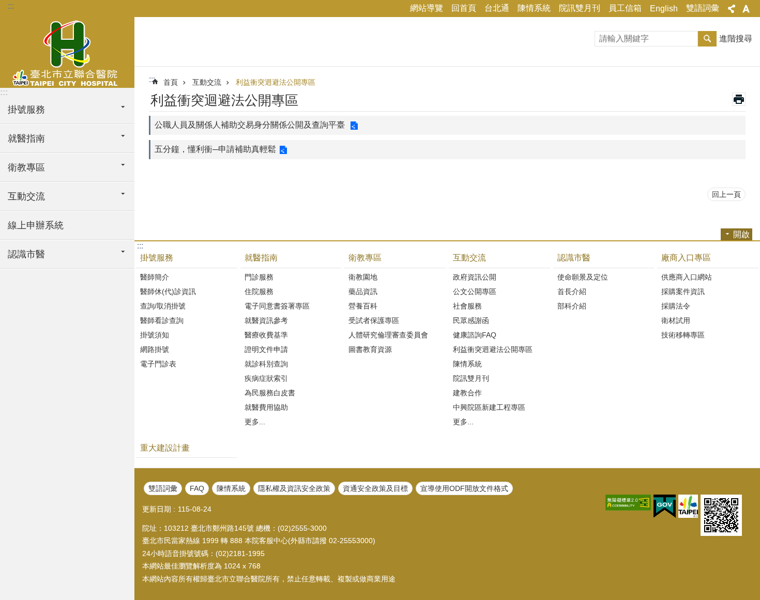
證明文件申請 (266, 349)
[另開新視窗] (628, 503)
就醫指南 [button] (26, 138)
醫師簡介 (154, 277)
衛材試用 (675, 320)
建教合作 (467, 393)
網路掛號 (154, 349)
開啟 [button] (741, 234)
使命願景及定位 (582, 277)
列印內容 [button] (739, 99)
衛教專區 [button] (26, 167)
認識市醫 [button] (26, 254)
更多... (255, 422)
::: (11, 6)
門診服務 (259, 277)
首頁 (170, 82)
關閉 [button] (731, 9)
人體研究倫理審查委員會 (388, 335)
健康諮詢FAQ (474, 335)
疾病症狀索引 (266, 378)
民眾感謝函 (471, 320)
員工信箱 (625, 8)
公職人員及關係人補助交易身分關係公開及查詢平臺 (251, 124)
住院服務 (259, 291)
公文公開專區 (474, 291)
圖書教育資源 (370, 349)
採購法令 (675, 306)
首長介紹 (571, 291)
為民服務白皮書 (270, 393)
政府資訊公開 (474, 277)
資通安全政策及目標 (375, 488)
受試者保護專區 (373, 320)
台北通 (496, 8)
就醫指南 (261, 257)
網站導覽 (426, 8)
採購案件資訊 (683, 291)
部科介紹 (571, 306)
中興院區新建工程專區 (489, 407)
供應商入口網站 (686, 277)
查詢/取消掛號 (163, 306)
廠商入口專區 (686, 257)
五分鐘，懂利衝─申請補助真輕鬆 (215, 149)
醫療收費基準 (266, 335)
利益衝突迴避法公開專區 (275, 82)
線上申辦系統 (36, 225)
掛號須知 (154, 335)
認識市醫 (573, 257)
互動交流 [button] (26, 196)
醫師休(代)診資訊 (168, 291)
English (664, 8)
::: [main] (152, 79)
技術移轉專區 (683, 335)
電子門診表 (158, 364)
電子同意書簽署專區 (277, 306)
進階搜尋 (735, 38)
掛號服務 (156, 257)
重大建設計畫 (165, 447)
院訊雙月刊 (579, 8)
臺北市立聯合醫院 (67, 52)
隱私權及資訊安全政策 (294, 488)
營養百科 (362, 306)
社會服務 (467, 306)
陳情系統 (534, 8)
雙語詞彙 (702, 8)
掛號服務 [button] (26, 109)
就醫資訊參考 (266, 320)
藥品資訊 (362, 291)
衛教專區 (365, 257)
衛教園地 (362, 277)
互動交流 (206, 82)
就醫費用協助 (266, 407)
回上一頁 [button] (726, 194)
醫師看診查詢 (162, 320)
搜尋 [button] (707, 39)
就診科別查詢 (266, 364)
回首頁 (463, 8)
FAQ (197, 488)
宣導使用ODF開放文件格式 (464, 488)
